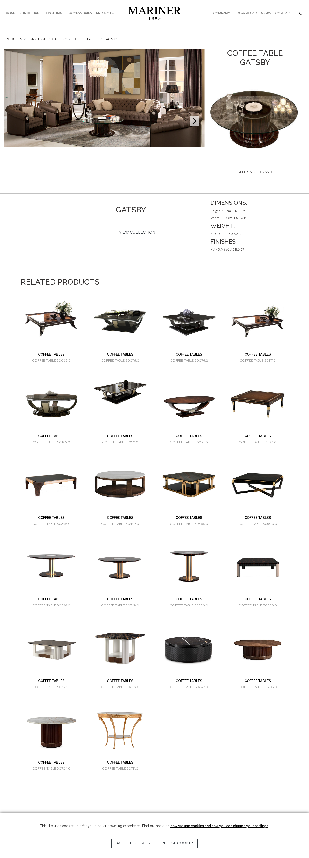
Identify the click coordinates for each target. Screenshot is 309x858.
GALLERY (59, 39)
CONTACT (283, 13)
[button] (194, 121)
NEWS (266, 13)
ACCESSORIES (80, 13)
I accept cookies (132, 843)
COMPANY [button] (221, 13)
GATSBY (110, 39)
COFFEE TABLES (85, 39)
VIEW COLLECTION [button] (137, 232)
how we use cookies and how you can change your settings (219, 826)
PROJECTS (105, 13)
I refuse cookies (177, 843)
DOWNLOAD (247, 13)
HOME (11, 13)
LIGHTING (54, 13)
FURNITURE (29, 13)
